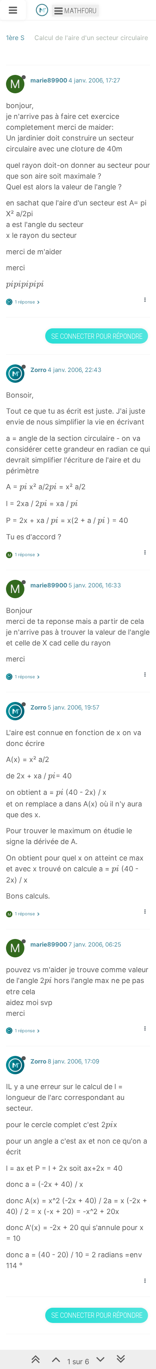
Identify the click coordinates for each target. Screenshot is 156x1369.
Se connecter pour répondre (96, 336)
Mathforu (79, 10)
